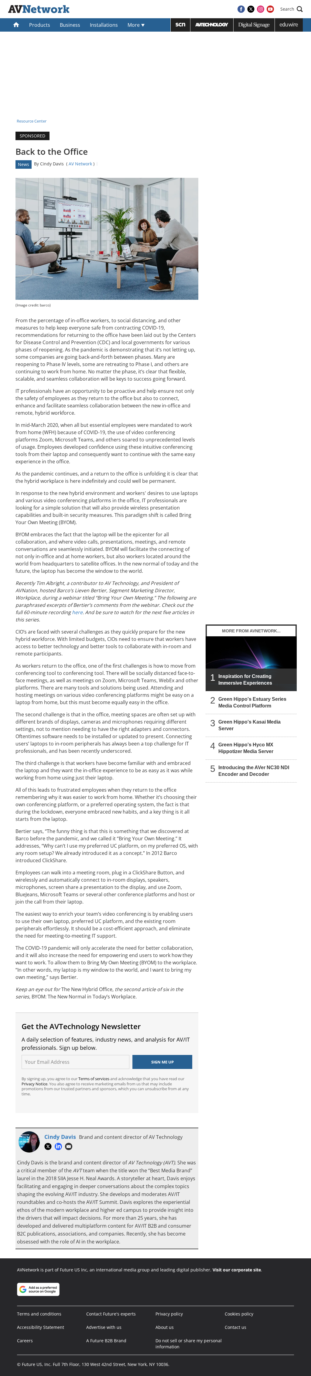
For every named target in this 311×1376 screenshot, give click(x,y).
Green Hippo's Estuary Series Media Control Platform (252, 702)
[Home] (16, 25)
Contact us (235, 1327)
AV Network (80, 164)
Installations (104, 25)
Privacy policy (169, 1314)
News (23, 164)
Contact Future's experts (111, 1314)
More (134, 25)
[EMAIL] (70, 1146)
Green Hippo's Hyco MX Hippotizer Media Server (245, 748)
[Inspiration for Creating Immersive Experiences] (251, 663)
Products (39, 25)
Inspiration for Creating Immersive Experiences (245, 680)
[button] (291, 9)
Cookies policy (239, 1314)
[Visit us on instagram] (260, 9)
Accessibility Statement (40, 1327)
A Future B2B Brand (106, 1340)
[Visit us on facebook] (241, 9)
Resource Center (31, 121)
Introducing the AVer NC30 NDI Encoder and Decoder (253, 771)
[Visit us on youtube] (270, 9)
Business (70, 25)
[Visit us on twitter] (251, 9)
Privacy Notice (34, 1084)
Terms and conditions (39, 1314)
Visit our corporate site (237, 1270)
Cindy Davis (52, 164)
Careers (25, 1340)
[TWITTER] (49, 1146)
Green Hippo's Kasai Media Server (249, 725)
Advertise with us (103, 1327)
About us (165, 1327)
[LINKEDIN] (60, 1146)
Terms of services (94, 1078)
